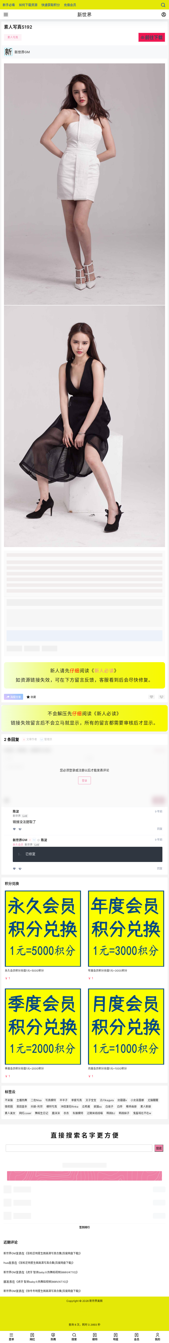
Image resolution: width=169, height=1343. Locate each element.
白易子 (109, 1106)
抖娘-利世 (37, 1106)
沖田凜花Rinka (69, 1106)
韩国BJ (111, 1113)
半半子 (64, 1100)
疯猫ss (98, 1106)
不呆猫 (9, 1100)
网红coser (25, 1113)
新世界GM (20, 839)
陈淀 (16, 811)
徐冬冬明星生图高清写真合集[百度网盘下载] (53, 1291)
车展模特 (78, 1113)
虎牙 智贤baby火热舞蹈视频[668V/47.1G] (51, 1272)
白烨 (119, 1106)
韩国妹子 (124, 1113)
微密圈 (9, 1106)
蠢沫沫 (56, 1113)
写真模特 (50, 1100)
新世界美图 (96, 1301)
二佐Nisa (36, 1100)
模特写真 (51, 1106)
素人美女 (10, 1113)
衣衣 (66, 1113)
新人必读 (104, 670)
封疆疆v (122, 1100)
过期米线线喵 (95, 1113)
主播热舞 (22, 1100)
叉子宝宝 (91, 1100)
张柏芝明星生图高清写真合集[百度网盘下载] (53, 1253)
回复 (159, 828)
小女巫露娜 (137, 1100)
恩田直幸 (22, 1106)
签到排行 (84, 1227)
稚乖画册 (131, 1106)
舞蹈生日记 (41, 1113)
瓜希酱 (86, 1106)
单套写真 (76, 1100)
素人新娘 (145, 1106)
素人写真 (12, 37)
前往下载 (154, 37)
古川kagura (107, 1100)
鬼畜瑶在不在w (142, 1113)
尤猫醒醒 (153, 1100)
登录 (84, 780)
